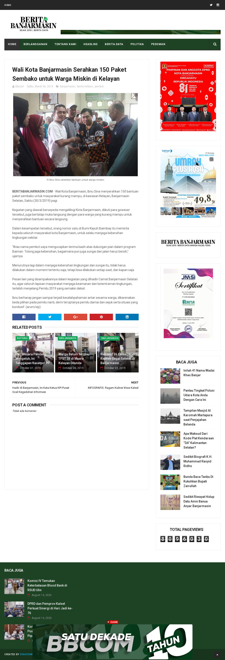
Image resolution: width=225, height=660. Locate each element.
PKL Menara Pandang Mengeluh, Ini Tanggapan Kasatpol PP (33, 358)
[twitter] (211, 5)
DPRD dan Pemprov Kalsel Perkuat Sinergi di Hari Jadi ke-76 (50, 608)
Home (7, 5)
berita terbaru (85, 86)
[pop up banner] (112, 658)
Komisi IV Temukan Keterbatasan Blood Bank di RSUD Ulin (47, 585)
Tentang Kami (65, 44)
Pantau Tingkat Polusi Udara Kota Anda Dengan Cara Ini (198, 395)
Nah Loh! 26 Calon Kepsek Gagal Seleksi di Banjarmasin (117, 358)
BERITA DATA (114, 44)
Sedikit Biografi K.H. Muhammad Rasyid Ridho (197, 461)
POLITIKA (137, 44)
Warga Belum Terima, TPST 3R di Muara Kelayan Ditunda (73, 358)
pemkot (99, 86)
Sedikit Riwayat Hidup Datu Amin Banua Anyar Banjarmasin (198, 501)
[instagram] (218, 5)
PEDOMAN (158, 44)
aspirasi (22, 338)
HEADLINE (90, 44)
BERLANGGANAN (35, 44)
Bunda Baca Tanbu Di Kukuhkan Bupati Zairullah (198, 481)
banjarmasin (67, 86)
